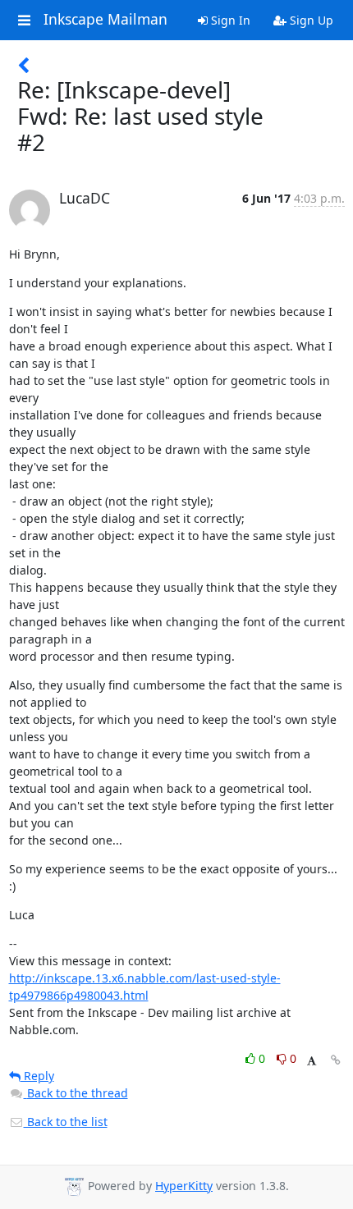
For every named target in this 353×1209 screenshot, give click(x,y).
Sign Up (310, 20)
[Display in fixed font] (311, 1061)
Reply (37, 1075)
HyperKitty (184, 1185)
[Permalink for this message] (336, 1060)
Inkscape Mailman (105, 20)
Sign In (229, 20)
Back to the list (66, 1121)
